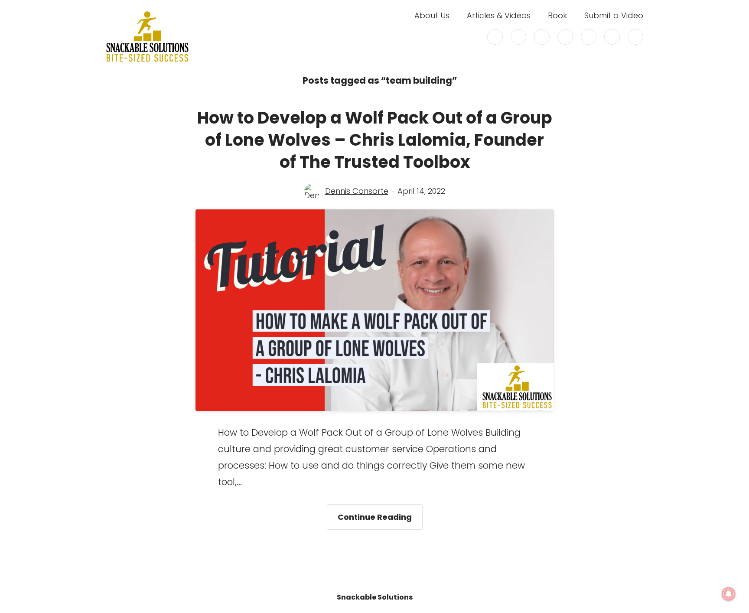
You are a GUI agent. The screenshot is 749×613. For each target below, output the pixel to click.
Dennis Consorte (356, 191)
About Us (431, 15)
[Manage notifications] (729, 594)
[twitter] (495, 37)
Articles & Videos (499, 15)
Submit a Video (613, 15)
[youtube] (588, 37)
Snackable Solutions (375, 597)
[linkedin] (565, 37)
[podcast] (635, 37)
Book (557, 15)
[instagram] (542, 37)
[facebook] (518, 37)
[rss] (612, 37)
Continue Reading (380, 513)
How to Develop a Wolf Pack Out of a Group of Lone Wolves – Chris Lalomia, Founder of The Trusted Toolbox (374, 139)
